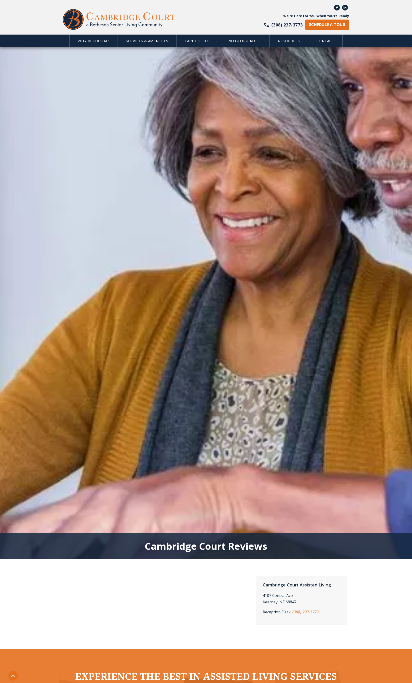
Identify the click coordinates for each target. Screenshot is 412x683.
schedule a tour (327, 24)
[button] (93, 41)
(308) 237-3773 (305, 612)
